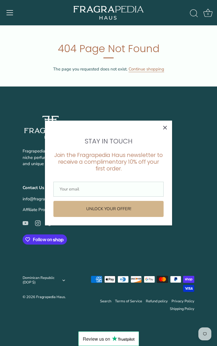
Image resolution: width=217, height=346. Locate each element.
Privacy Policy (183, 301)
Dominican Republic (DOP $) (39, 280)
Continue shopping (146, 69)
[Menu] (10, 12)
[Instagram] (38, 222)
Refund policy (157, 301)
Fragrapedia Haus (50, 297)
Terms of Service (128, 301)
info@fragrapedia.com (43, 199)
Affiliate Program (39, 209)
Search (105, 301)
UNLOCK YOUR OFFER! (108, 209)
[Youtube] (25, 222)
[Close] (165, 127)
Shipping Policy (182, 308)
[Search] (194, 13)
